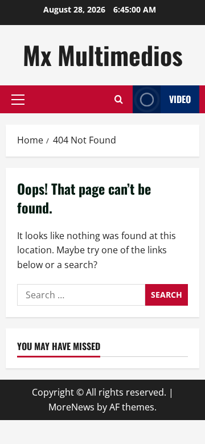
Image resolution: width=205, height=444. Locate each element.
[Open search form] (118, 99)
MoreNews (71, 407)
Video (180, 99)
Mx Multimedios (103, 54)
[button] (18, 100)
